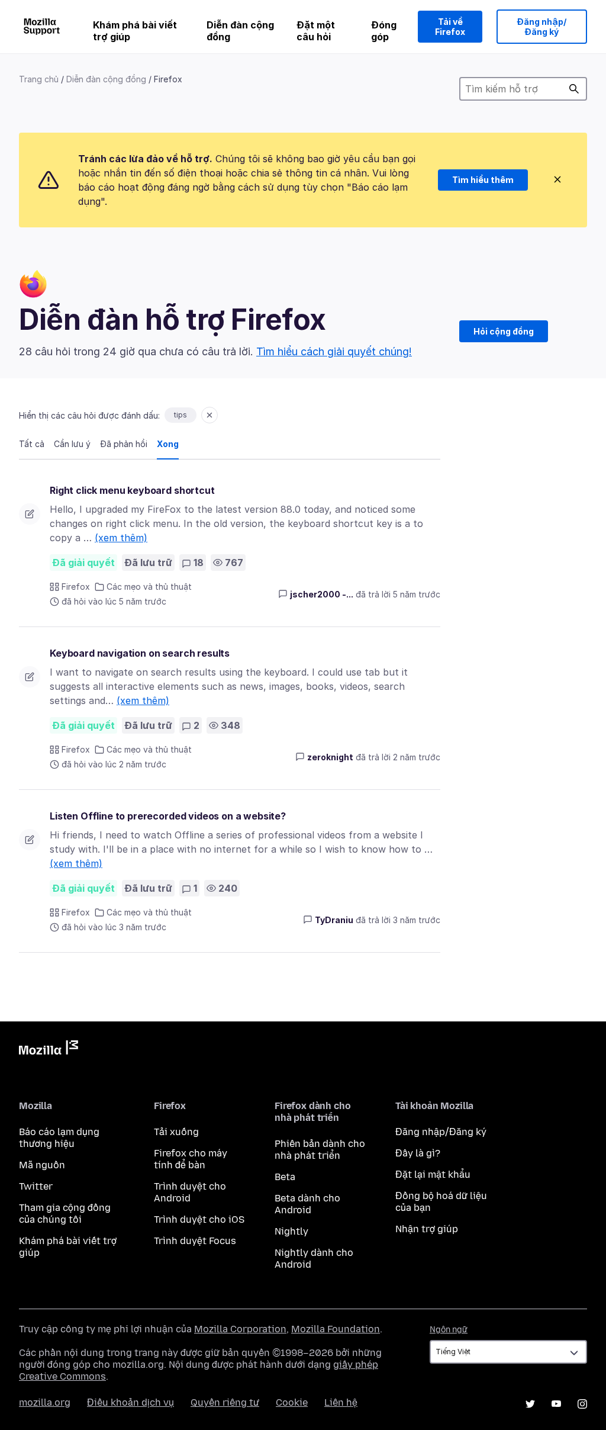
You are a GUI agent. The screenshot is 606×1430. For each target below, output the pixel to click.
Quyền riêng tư (225, 1402)
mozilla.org (44, 1402)
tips (180, 414)
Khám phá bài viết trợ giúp (135, 31)
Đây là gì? (417, 1153)
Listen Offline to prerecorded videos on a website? (168, 816)
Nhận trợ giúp (426, 1229)
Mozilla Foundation (335, 1329)
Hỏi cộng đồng (503, 331)
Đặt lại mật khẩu (432, 1174)
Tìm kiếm (574, 88)
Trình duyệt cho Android (190, 1192)
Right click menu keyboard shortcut (132, 490)
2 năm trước (416, 757)
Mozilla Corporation (240, 1329)
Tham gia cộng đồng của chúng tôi (65, 1213)
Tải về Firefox (450, 27)
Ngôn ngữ (449, 1330)
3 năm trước (416, 920)
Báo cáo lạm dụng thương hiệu (59, 1137)
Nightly (291, 1231)
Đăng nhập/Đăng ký (541, 27)
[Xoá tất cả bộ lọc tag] (209, 415)
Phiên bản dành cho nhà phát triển (320, 1149)
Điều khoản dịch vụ (130, 1402)
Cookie (292, 1402)
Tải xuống (176, 1131)
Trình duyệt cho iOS (199, 1219)
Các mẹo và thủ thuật (149, 586)
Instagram (582, 1404)
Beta (285, 1176)
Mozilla (48, 1049)
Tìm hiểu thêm (483, 180)
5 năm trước (416, 594)
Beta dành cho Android (307, 1204)
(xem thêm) (121, 538)
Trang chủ (39, 79)
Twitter (36, 1186)
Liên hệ (340, 1402)
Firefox (76, 586)
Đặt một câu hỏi (315, 31)
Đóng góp (384, 31)
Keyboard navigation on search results (140, 653)
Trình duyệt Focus (195, 1240)
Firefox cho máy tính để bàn (190, 1159)
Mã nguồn (42, 1165)
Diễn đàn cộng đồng (240, 31)
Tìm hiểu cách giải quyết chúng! (334, 351)
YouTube (556, 1404)
